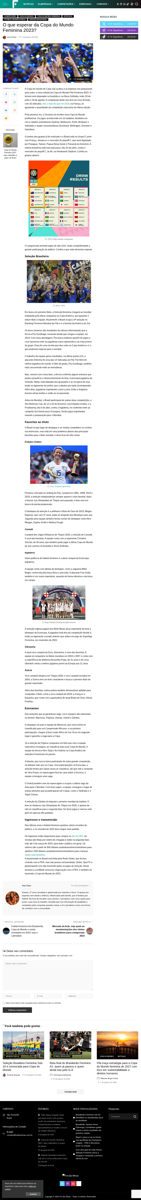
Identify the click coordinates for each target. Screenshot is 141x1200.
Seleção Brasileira (38, 19)
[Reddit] (14, 110)
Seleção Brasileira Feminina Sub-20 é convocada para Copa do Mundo (23, 1066)
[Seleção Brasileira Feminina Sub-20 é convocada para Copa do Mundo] (23, 1045)
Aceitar (33, 1194)
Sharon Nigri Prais (109, 1078)
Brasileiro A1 (59, 1053)
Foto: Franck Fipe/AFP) (60, 486)
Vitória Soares (13, 1075)
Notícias (10, 1053)
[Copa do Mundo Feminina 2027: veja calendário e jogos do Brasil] (10, 140)
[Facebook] (6, 94)
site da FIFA (77, 836)
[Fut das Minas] (15, 4)
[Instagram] (121, 4)
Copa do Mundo (26, 16)
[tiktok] (119, 37)
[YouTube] (124, 4)
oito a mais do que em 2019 (55, 104)
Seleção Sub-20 (12, 1056)
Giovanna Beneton (62, 1075)
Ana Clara (11, 37)
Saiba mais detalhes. (35, 855)
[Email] (6, 118)
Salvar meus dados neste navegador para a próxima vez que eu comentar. (33, 1003)
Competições (10, 16)
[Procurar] (136, 4)
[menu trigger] (7, 4)
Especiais (68, 16)
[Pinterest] (6, 102)
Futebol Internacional (15, 19)
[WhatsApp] (14, 102)
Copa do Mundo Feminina (48, 16)
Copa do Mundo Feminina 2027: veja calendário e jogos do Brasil (10, 154)
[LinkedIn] (6, 110)
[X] (118, 4)
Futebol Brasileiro (61, 1056)
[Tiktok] (128, 4)
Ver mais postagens (79, 885)
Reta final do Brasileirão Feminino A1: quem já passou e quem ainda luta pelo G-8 (70, 1066)
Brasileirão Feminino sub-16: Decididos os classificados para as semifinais (89, 1118)
